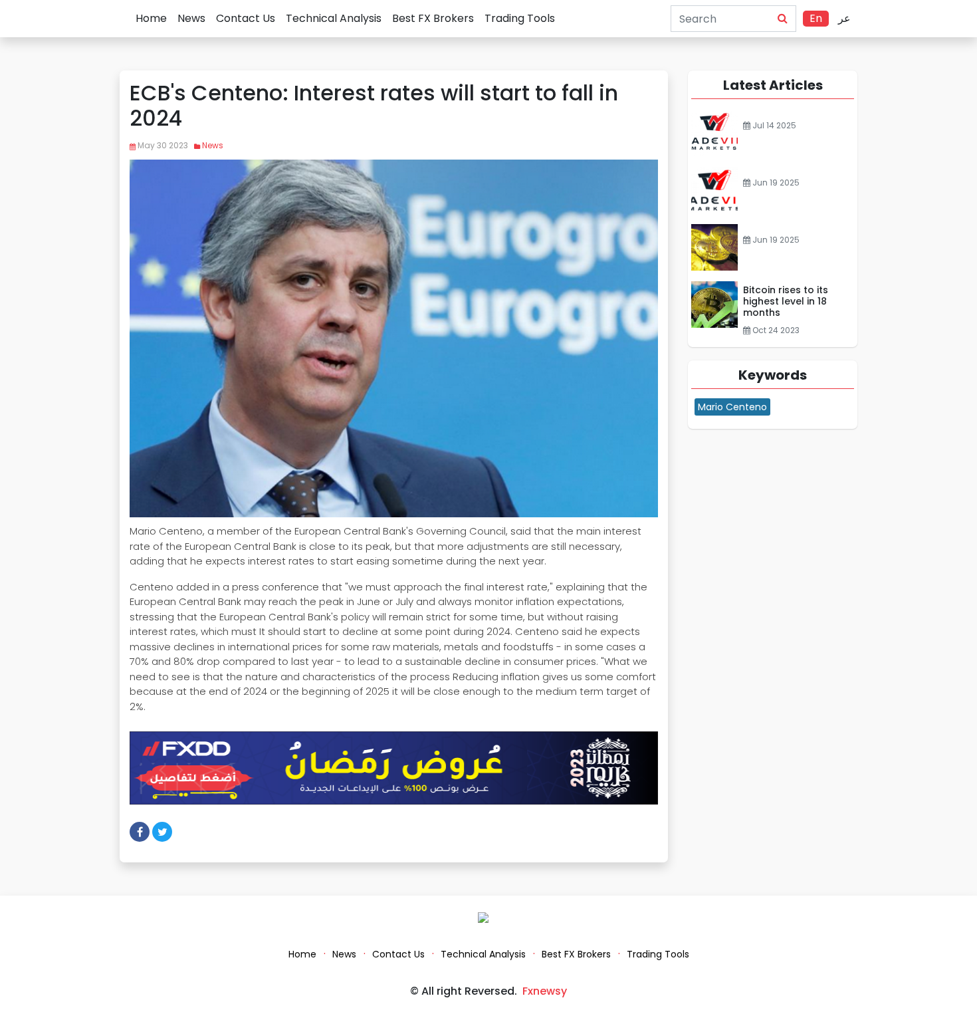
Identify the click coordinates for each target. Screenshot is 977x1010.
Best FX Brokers (433, 18)
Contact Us (245, 18)
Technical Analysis (333, 18)
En (816, 18)
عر (844, 18)
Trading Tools (520, 18)
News (191, 18)
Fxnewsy (544, 991)
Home (151, 18)
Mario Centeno (732, 407)
